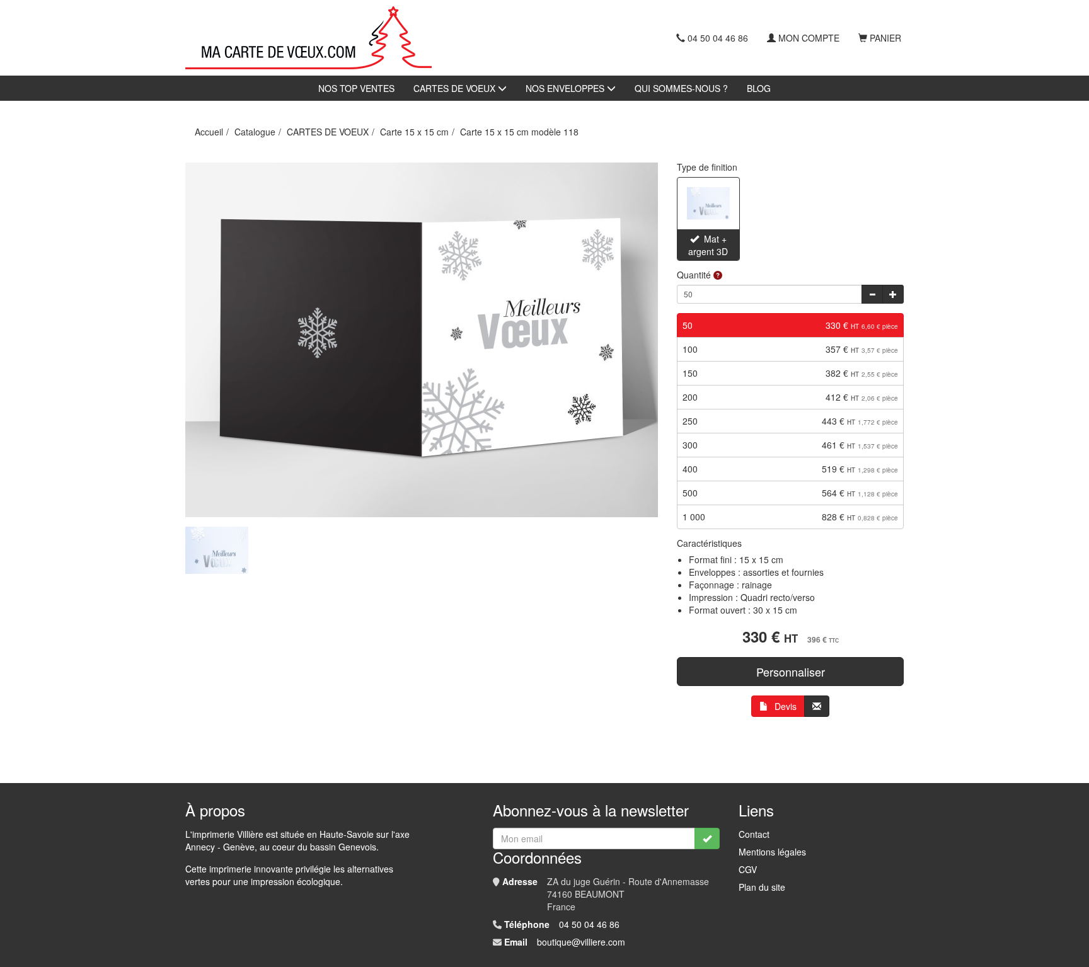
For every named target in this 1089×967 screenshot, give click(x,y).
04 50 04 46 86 (718, 37)
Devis (786, 706)
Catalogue (254, 131)
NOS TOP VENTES (356, 88)
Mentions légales (772, 851)
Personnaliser (790, 671)
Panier (885, 37)
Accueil (209, 131)
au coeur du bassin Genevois (318, 846)
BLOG (759, 88)
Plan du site (762, 887)
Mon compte (808, 37)
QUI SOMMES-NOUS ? (681, 88)
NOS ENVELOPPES (566, 88)
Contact (754, 834)
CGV (748, 869)
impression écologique (295, 881)
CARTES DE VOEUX (455, 88)
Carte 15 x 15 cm (414, 131)
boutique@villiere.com (581, 942)
